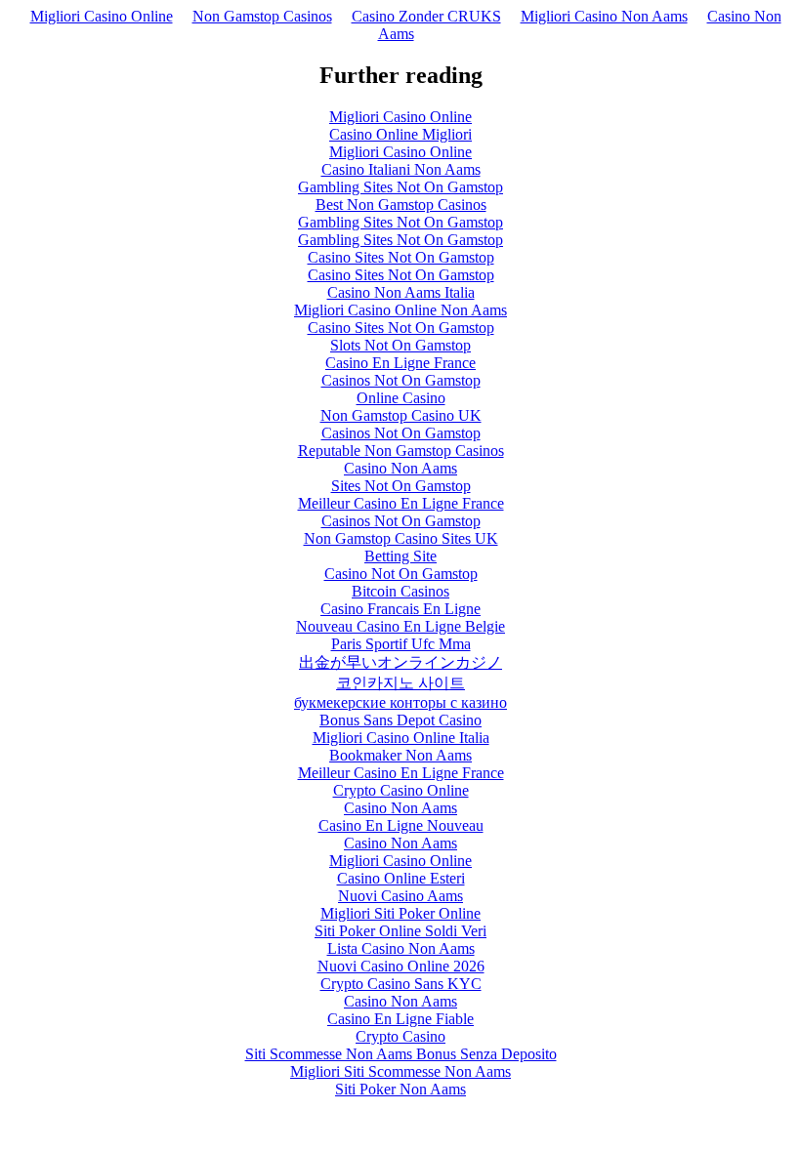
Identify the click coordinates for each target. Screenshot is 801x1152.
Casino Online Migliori (400, 134)
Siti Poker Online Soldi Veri (400, 931)
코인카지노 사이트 (400, 683)
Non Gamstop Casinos (262, 16)
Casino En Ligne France (400, 362)
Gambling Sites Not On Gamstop (400, 187)
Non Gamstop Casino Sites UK (401, 538)
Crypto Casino (400, 1036)
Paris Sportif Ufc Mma (401, 644)
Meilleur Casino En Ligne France (401, 503)
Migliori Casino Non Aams (604, 16)
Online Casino (401, 398)
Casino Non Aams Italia (401, 292)
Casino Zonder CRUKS (426, 16)
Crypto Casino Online (401, 790)
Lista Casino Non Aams (401, 948)
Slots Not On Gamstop (400, 345)
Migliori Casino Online (101, 16)
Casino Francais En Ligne (400, 608)
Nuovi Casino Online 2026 (401, 966)
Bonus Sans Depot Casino (400, 720)
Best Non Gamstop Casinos (401, 204)
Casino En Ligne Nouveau (401, 825)
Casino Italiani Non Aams (401, 169)
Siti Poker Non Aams (400, 1089)
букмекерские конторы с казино (400, 702)
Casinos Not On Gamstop (401, 380)
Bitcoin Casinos (400, 591)
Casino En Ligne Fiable (400, 1018)
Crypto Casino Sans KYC (401, 983)
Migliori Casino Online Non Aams (400, 310)
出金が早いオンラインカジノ (400, 662)
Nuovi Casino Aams (400, 895)
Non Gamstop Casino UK (401, 415)
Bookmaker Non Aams (400, 755)
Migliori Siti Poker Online (400, 913)
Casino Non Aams (400, 468)
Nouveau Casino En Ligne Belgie (400, 626)
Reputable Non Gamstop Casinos (401, 450)
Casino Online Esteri (401, 878)
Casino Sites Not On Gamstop (401, 257)
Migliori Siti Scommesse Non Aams (400, 1071)
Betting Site (400, 556)
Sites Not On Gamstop (401, 485)
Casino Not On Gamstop (401, 573)
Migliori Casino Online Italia (401, 737)
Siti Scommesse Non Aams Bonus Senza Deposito (401, 1054)
